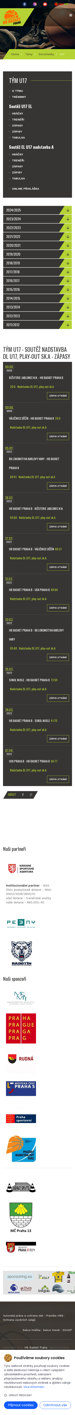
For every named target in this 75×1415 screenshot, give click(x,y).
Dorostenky (46, 54)
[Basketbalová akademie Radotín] (21, 953)
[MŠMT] (21, 998)
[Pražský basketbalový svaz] (21, 1148)
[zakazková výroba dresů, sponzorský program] (58, 1276)
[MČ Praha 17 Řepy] (21, 1247)
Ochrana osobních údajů (19, 1319)
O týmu (17, 90)
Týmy (28, 54)
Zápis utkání (58, 395)
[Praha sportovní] (21, 1118)
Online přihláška (25, 188)
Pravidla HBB (54, 1315)
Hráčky (17, 113)
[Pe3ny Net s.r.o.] (21, 923)
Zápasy (17, 125)
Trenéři (18, 119)
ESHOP (67, 1330)
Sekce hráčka (31, 1330)
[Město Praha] (21, 1028)
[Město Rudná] (21, 1058)
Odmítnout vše (55, 1405)
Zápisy (17, 131)
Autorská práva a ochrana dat (23, 1315)
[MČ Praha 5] (21, 1088)
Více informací (33, 1387)
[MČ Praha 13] (21, 1217)
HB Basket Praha (35, 1347)
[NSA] (21, 868)
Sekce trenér (51, 1330)
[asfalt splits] (21, 1187)
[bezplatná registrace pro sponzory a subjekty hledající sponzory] (20, 1276)
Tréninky (19, 96)
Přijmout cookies (21, 1405)
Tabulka (18, 137)
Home (15, 54)
